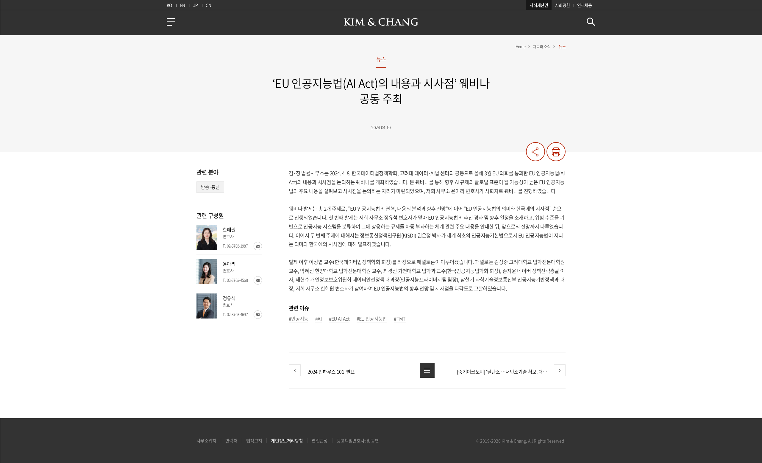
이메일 (258, 246)
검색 (591, 22)
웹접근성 (319, 440)
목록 (427, 370)
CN (208, 5)
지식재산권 (539, 5)
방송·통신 (210, 187)
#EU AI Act (339, 319)
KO (169, 5)
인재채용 (584, 5)
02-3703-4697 (237, 314)
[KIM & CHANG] (381, 22)
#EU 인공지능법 (372, 319)
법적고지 (254, 440)
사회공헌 (562, 5)
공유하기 (535, 151)
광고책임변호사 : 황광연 (358, 440)
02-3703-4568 (237, 280)
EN (182, 5)
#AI (318, 319)
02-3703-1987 (237, 245)
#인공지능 (298, 319)
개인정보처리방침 (287, 440)
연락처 (231, 440)
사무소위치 (206, 440)
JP (195, 5)
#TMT (399, 319)
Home (520, 46)
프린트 (556, 151)
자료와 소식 (541, 46)
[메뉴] (171, 22)
